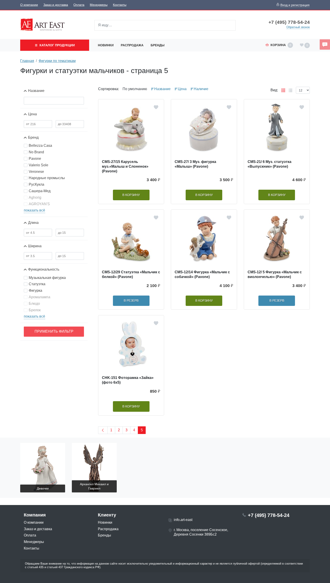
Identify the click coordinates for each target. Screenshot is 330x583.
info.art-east (183, 520)
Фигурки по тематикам (57, 61)
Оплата (78, 5)
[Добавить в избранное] (156, 107)
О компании (29, 5)
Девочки (43, 488)
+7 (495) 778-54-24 (289, 22)
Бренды (158, 45)
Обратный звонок (298, 27)
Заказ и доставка (55, 5)
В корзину (131, 195)
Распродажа (132, 45)
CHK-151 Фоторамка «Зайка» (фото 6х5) (128, 380)
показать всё (34, 210)
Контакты (119, 5)
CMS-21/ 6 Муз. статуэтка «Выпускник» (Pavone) (269, 164)
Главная (27, 61)
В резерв (131, 300)
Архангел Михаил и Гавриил (94, 486)
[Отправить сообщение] (325, 44)
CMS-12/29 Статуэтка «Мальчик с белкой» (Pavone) (131, 274)
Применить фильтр (54, 331)
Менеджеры (99, 5)
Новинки (106, 45)
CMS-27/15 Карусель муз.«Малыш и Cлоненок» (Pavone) (125, 166)
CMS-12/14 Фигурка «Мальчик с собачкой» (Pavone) (202, 274)
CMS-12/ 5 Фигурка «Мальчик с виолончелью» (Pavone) (275, 274)
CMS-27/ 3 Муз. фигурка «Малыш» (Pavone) (195, 164)
